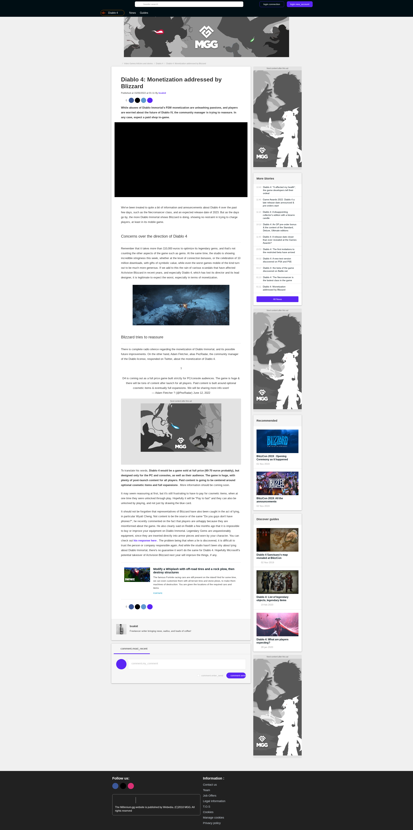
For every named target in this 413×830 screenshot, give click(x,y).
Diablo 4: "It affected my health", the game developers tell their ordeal (279, 190)
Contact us (210, 784)
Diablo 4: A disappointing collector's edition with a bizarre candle (279, 215)
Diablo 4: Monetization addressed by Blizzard (274, 288)
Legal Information (214, 801)
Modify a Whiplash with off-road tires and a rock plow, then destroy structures (193, 570)
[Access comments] (150, 100)
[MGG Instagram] (131, 786)
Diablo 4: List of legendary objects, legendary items (272, 599)
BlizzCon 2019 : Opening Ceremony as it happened (272, 458)
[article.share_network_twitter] (137, 100)
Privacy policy (212, 823)
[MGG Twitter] (123, 786)
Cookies (208, 812)
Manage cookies (213, 817)
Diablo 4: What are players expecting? (272, 641)
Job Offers (209, 795)
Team (206, 790)
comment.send (238, 675)
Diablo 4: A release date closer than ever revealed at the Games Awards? (280, 239)
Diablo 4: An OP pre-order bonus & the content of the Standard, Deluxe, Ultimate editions (279, 227)
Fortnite (157, 593)
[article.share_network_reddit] (143, 100)
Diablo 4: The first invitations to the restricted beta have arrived (279, 251)
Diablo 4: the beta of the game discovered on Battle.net (278, 269)
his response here (145, 540)
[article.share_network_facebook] (131, 100)
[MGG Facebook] (115, 786)
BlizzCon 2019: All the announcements (270, 500)
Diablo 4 (159, 63)
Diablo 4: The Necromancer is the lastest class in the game (278, 279)
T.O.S (206, 806)
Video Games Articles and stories (138, 63)
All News (277, 299)
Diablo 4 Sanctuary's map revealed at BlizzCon (272, 556)
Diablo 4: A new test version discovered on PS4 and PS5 (277, 260)
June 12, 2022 (201, 392)
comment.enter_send (212, 675)
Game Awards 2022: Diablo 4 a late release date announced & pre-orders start (279, 202)
